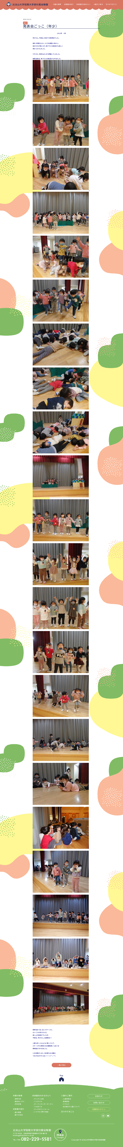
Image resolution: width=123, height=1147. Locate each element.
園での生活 (19, 1115)
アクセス (66, 1104)
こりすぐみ (38, 1101)
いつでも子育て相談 (41, 1112)
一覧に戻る (61, 1065)
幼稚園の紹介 (69, 4)
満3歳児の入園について (71, 1106)
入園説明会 (67, 1099)
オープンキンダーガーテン (43, 1104)
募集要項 (66, 1101)
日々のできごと (111, 4)
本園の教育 (57, 4)
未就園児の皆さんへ (83, 4)
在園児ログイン (98, 1109)
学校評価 (18, 1104)
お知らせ (99, 1096)
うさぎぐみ (38, 1106)
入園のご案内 (98, 4)
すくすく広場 (39, 1099)
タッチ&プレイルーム (41, 1109)
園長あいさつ (19, 1101)
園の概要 (18, 1112)
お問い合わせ (98, 1103)
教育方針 (18, 1099)
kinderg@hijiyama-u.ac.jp (23, 1135)
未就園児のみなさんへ (41, 1095)
